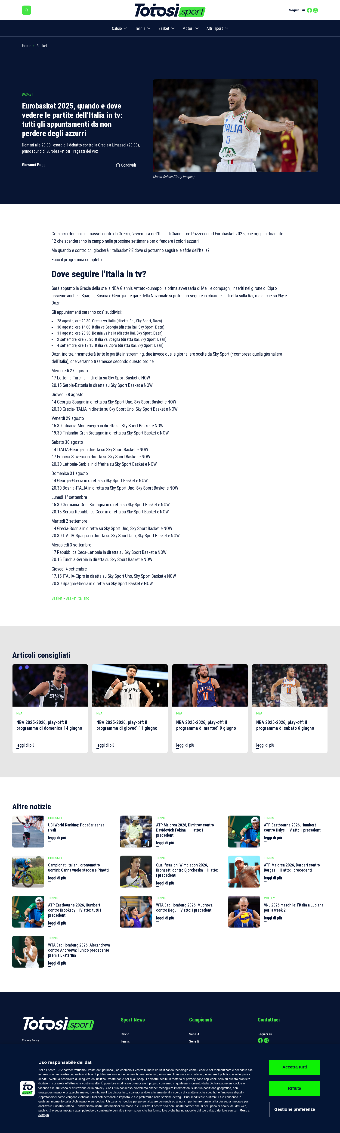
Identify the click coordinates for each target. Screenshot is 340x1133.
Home (26, 45)
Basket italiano (77, 598)
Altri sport (215, 28)
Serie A (194, 1034)
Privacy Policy (30, 1040)
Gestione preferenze (294, 1109)
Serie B (194, 1041)
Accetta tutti (294, 1067)
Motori (187, 28)
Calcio (117, 28)
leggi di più (25, 745)
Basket (163, 28)
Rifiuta (294, 1088)
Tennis (140, 28)
